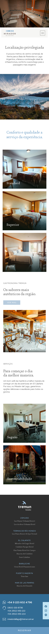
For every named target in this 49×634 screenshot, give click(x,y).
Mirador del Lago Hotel (24, 543)
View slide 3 (18, 349)
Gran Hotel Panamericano (24, 566)
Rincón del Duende (24, 585)
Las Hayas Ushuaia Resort (24, 521)
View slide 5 (23, 349)
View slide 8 (30, 349)
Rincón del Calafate (25, 553)
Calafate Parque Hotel (24, 546)
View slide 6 (25, 349)
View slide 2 (16, 349)
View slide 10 (35, 349)
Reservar (24, 630)
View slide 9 (32, 349)
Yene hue (24, 576)
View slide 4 (21, 349)
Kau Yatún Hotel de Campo (25, 550)
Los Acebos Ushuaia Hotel (24, 524)
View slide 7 (28, 349)
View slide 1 (14, 349)
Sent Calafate (24, 557)
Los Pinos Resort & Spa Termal (24, 533)
